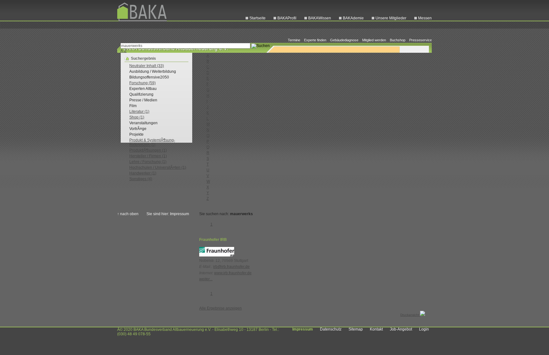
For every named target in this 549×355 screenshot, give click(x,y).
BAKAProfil (286, 18)
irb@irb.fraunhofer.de (231, 266)
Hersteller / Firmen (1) (148, 156)
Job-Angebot (401, 329)
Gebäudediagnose (344, 40)
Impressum (302, 329)
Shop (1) (136, 117)
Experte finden (315, 40)
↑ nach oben (128, 214)
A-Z (123, 51)
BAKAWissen (319, 18)
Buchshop (397, 40)
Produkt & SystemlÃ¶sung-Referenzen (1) (152, 142)
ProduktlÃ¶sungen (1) (148, 150)
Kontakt (376, 329)
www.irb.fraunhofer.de (233, 273)
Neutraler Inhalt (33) (146, 66)
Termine (294, 40)
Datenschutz (331, 329)
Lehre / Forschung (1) (147, 162)
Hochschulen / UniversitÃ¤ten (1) (157, 167)
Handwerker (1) (142, 173)
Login (424, 329)
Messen (425, 18)
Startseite (257, 18)
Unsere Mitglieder (391, 18)
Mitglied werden (374, 40)
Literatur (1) (139, 111)
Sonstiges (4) (140, 179)
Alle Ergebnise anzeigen (220, 308)
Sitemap (356, 329)
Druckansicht (410, 315)
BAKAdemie (353, 18)
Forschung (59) (142, 83)
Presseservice (420, 40)
